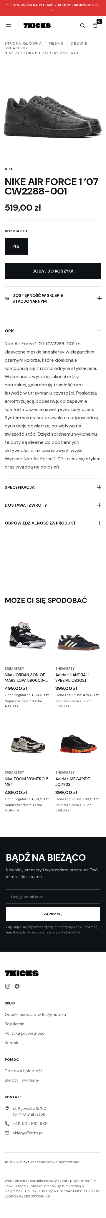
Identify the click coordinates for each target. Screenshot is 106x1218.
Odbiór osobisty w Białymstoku (35, 1014)
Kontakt (12, 1042)
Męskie (56, 43)
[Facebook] (17, 986)
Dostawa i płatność (24, 1070)
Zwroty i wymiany (22, 1080)
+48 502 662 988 (30, 1123)
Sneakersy (16, 48)
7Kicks (24, 1162)
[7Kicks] (37, 25)
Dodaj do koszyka (53, 271)
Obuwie (78, 43)
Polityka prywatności (25, 1033)
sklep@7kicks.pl (28, 1133)
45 (16, 246)
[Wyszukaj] (82, 25)
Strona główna (23, 43)
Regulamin (14, 1023)
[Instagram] (8, 986)
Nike (9, 169)
